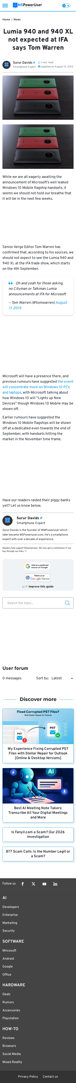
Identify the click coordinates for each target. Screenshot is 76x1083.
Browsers (9, 1046)
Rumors (8, 1002)
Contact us (50, 1077)
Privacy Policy (28, 1077)
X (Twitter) (33, 884)
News (17, 19)
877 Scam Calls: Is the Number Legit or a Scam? (38, 854)
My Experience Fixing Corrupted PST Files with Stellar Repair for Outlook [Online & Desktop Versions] (38, 754)
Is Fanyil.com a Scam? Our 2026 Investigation (38, 834)
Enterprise (10, 915)
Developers (10, 907)
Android (8, 959)
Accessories (11, 1010)
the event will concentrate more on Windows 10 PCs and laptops (37, 387)
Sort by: (42, 678)
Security (8, 931)
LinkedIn (55, 884)
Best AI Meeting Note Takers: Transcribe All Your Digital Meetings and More (38, 813)
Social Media (11, 1054)
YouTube (44, 884)
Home (6, 19)
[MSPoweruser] (27, 5)
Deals (6, 994)
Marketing (9, 923)
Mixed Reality (12, 1062)
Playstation (10, 1018)
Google (7, 967)
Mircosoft (9, 951)
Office (6, 975)
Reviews (8, 1038)
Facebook (22, 884)
